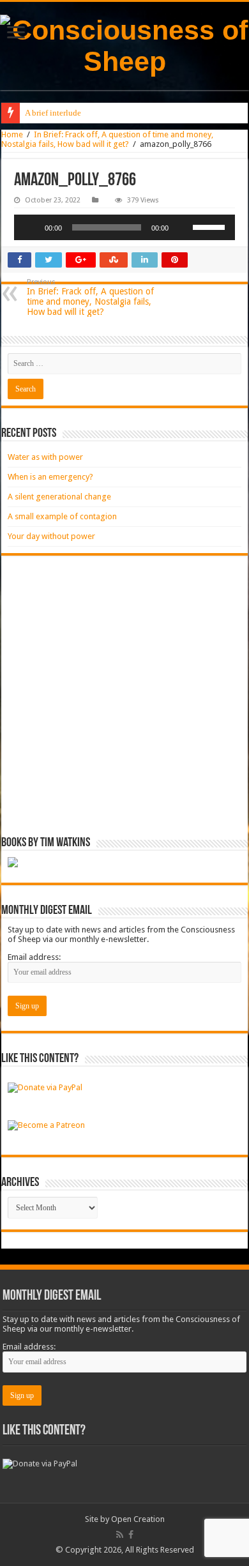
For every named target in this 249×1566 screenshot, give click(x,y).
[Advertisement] (124, 696)
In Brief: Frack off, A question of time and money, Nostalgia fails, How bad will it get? (107, 139)
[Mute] (182, 227)
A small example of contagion (62, 516)
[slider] (211, 226)
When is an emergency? (50, 477)
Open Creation (138, 1519)
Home (12, 134)
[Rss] (119, 1534)
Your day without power (51, 536)
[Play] (30, 227)
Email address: (34, 957)
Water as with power (45, 457)
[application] (124, 227)
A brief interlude (53, 113)
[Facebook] (131, 1534)
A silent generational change (59, 496)
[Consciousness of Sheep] (124, 46)
